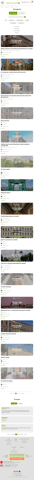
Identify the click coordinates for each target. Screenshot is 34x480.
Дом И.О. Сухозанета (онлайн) (9, 239)
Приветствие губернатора (8, 440)
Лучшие (20, 403)
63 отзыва (3, 56)
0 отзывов (3, 79)
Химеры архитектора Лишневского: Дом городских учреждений (15, 144)
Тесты (14, 449)
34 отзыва (3, 223)
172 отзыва (3, 200)
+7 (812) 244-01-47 (25, 2)
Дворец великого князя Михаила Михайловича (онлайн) (17, 48)
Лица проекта (9, 442)
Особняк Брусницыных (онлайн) (10, 216)
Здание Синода (5, 357)
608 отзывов (3, 365)
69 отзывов (3, 318)
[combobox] (17, 28)
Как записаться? (24, 440)
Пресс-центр (9, 443)
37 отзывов (3, 341)
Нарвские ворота (5, 192)
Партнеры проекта (8, 444)
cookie (19, 454)
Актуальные (21, 13)
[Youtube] (14, 471)
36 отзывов (3, 247)
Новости (8, 441)
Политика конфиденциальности (17, 473)
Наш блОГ (14, 447)
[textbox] (17, 28)
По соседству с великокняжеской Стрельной (13, 72)
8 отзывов (3, 271)
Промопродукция (14, 452)
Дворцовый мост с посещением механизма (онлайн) (15, 310)
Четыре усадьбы (5, 169)
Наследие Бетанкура (6, 381)
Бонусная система (24, 442)
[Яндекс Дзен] (19, 471)
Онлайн (27, 20)
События (16, 440)
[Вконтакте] (16, 471)
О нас (9, 438)
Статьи (14, 448)
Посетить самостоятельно (14, 450)
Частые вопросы (24, 441)
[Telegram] (18, 471)
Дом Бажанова (5, 120)
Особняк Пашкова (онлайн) (8, 333)
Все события (13, 13)
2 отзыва (2, 128)
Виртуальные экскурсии (14, 451)
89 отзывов (3, 176)
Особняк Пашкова (6, 286)
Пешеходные (13, 23)
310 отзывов (3, 294)
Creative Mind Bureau (18, 475)
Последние (14, 403)
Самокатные (21, 23)
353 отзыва (3, 153)
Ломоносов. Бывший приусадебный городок (13, 263)
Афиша (15, 438)
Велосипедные (20, 20)
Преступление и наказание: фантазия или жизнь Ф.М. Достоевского (16, 96)
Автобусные (11, 20)
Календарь (16, 441)
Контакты (22, 447)
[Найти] (19, 3)
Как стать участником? (24, 438)
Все (6, 20)
